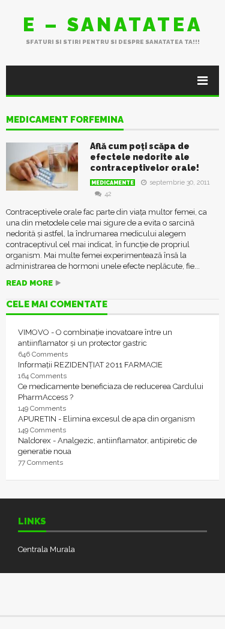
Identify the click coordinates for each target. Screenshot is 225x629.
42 (108, 194)
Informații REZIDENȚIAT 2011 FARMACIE (90, 364)
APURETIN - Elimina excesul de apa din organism (106, 418)
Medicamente (112, 183)
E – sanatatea (113, 24)
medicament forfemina (65, 120)
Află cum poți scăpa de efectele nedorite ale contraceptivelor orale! (144, 157)
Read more (29, 283)
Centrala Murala (46, 549)
